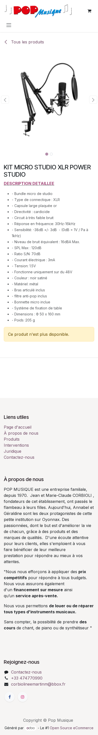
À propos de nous (21, 433)
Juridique (12, 451)
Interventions (16, 445)
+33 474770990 (26, 678)
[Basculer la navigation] (9, 25)
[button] (5, 100)
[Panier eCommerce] (89, 11)
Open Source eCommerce (71, 728)
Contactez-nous (19, 457)
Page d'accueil (17, 427)
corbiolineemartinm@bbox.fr (38, 684)
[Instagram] (23, 697)
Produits (12, 439)
